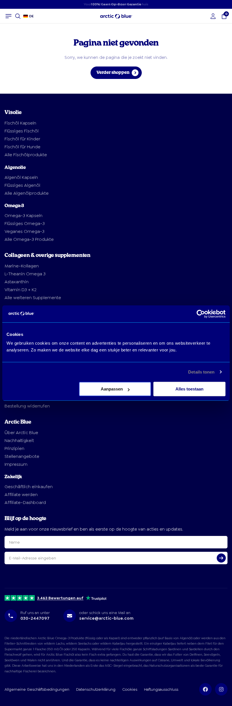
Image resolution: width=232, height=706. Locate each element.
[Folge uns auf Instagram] (221, 689)
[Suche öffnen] (17, 16)
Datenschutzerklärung (95, 689)
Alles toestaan (189, 389)
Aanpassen (112, 389)
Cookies (129, 689)
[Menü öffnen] (8, 16)
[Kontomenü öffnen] (213, 16)
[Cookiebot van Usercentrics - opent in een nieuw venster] (200, 314)
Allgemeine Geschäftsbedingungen (37, 689)
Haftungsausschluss (161, 689)
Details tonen (201, 372)
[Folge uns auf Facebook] (205, 689)
